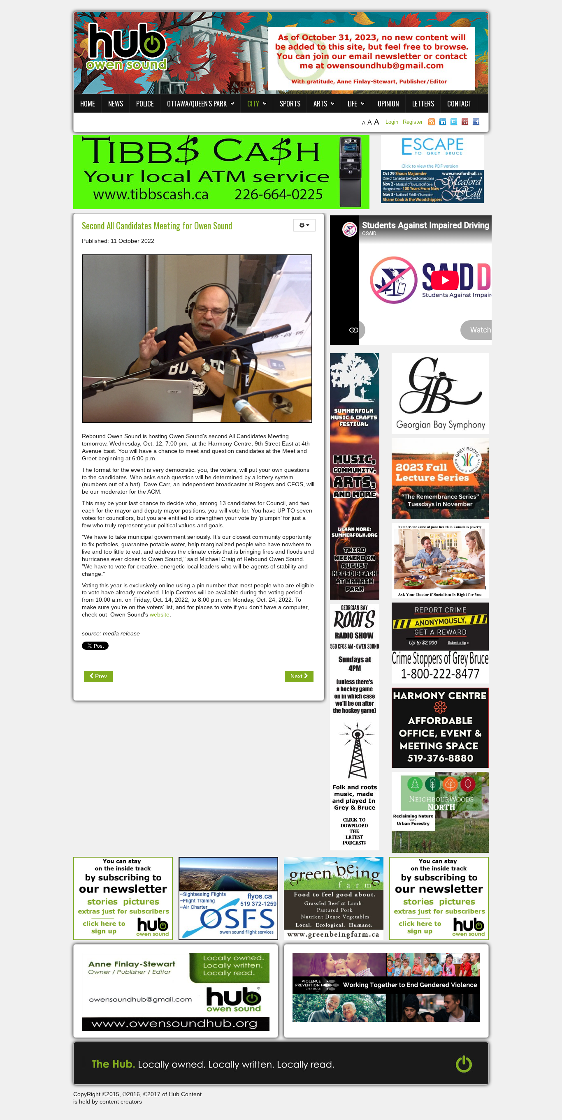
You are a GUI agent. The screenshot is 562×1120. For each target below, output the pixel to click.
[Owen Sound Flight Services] (228, 898)
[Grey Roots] (440, 478)
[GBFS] (354, 476)
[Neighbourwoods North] (440, 811)
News (115, 103)
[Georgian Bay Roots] (354, 726)
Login (393, 122)
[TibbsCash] (221, 172)
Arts (320, 103)
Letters (423, 103)
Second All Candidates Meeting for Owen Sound (157, 225)
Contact (459, 103)
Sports (290, 103)
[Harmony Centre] (440, 727)
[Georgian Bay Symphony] (440, 393)
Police (145, 103)
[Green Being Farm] (333, 898)
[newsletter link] (123, 898)
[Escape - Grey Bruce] (432, 152)
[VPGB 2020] (386, 987)
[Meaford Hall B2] (432, 185)
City (253, 103)
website (160, 614)
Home (87, 103)
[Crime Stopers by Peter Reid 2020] (440, 642)
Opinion (388, 103)
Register (413, 122)
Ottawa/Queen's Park (197, 103)
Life (352, 103)
